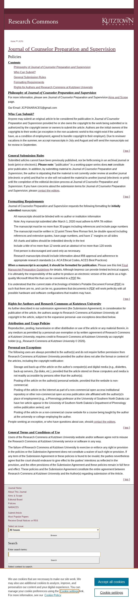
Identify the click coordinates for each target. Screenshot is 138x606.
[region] (69, 587)
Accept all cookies (111, 582)
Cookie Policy (52, 595)
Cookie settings (69, 591)
